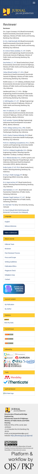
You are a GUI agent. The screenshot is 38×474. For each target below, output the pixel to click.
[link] (16, 212)
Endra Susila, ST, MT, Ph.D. (11, 167)
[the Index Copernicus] (12, 365)
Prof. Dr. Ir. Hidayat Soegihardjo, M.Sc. (15, 150)
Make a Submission (11, 232)
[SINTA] (17, 361)
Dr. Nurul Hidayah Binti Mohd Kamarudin (16, 210)
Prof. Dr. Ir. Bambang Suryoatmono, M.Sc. (16, 143)
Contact (7, 279)
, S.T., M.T (22, 197)
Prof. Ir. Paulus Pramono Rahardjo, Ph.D (15, 135)
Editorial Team (9, 244)
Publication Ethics (10, 266)
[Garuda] (22, 358)
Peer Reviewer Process (12, 253)
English (7, 222)
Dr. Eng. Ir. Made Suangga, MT (12, 175)
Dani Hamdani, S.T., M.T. (10, 190)
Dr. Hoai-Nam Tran (9, 205)
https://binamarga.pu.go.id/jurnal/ (22, 435)
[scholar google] (7, 361)
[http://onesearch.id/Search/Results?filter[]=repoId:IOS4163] (8, 354)
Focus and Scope (10, 257)
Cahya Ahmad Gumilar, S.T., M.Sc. (13, 72)
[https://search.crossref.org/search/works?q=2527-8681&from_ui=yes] (8, 358)
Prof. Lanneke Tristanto (11, 120)
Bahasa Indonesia (10, 226)
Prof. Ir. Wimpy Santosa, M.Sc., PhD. (14, 128)
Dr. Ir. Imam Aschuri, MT (10, 182)
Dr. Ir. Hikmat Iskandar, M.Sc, (12, 158)
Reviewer (8, 249)
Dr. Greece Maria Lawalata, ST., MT (14, 51)
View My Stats (9, 323)
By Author (8, 309)
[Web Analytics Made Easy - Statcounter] (6, 319)
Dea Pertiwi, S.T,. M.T (10, 62)
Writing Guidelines (11, 262)
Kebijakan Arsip (10, 275)
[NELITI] (29, 361)
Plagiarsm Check (10, 270)
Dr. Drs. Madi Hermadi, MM (11, 41)
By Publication (9, 304)
